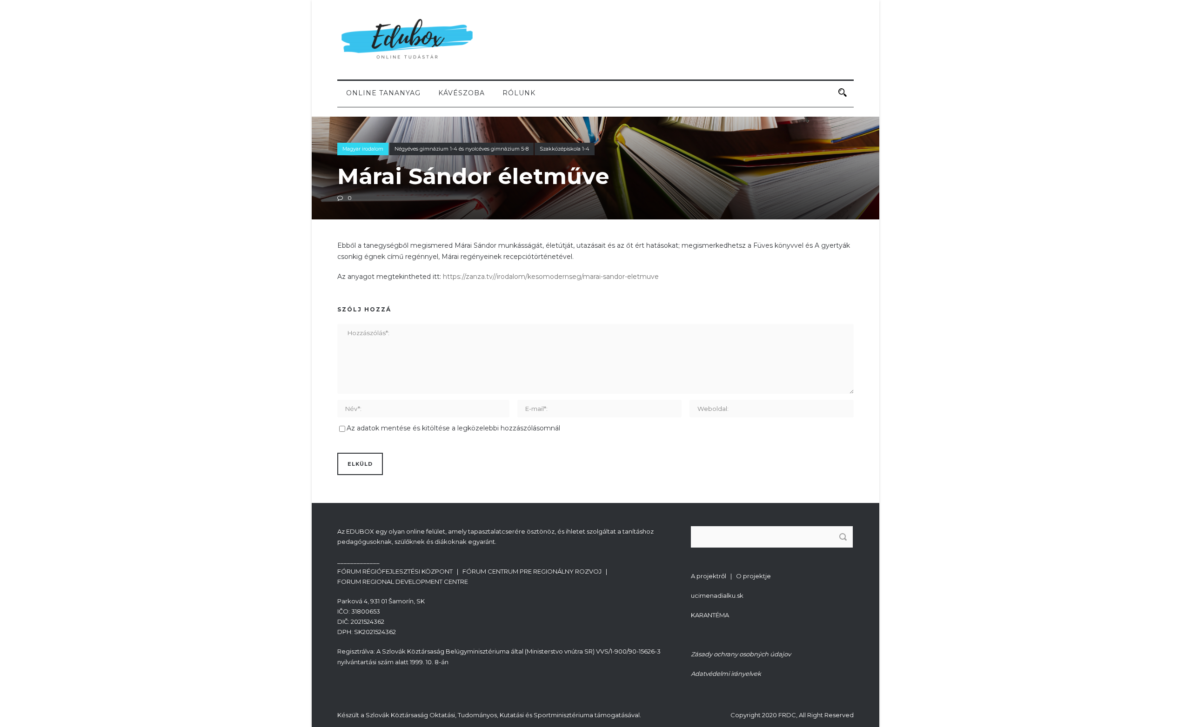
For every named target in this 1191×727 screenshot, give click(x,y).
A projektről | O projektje (731, 576)
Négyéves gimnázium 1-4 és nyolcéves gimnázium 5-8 (462, 148)
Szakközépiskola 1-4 (564, 148)
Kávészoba (461, 93)
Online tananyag (383, 93)
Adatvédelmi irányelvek (726, 673)
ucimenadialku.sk (717, 595)
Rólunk (518, 93)
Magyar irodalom (362, 148)
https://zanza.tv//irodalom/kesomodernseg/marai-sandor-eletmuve (551, 276)
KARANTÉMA (710, 615)
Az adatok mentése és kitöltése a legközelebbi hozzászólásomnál (453, 428)
